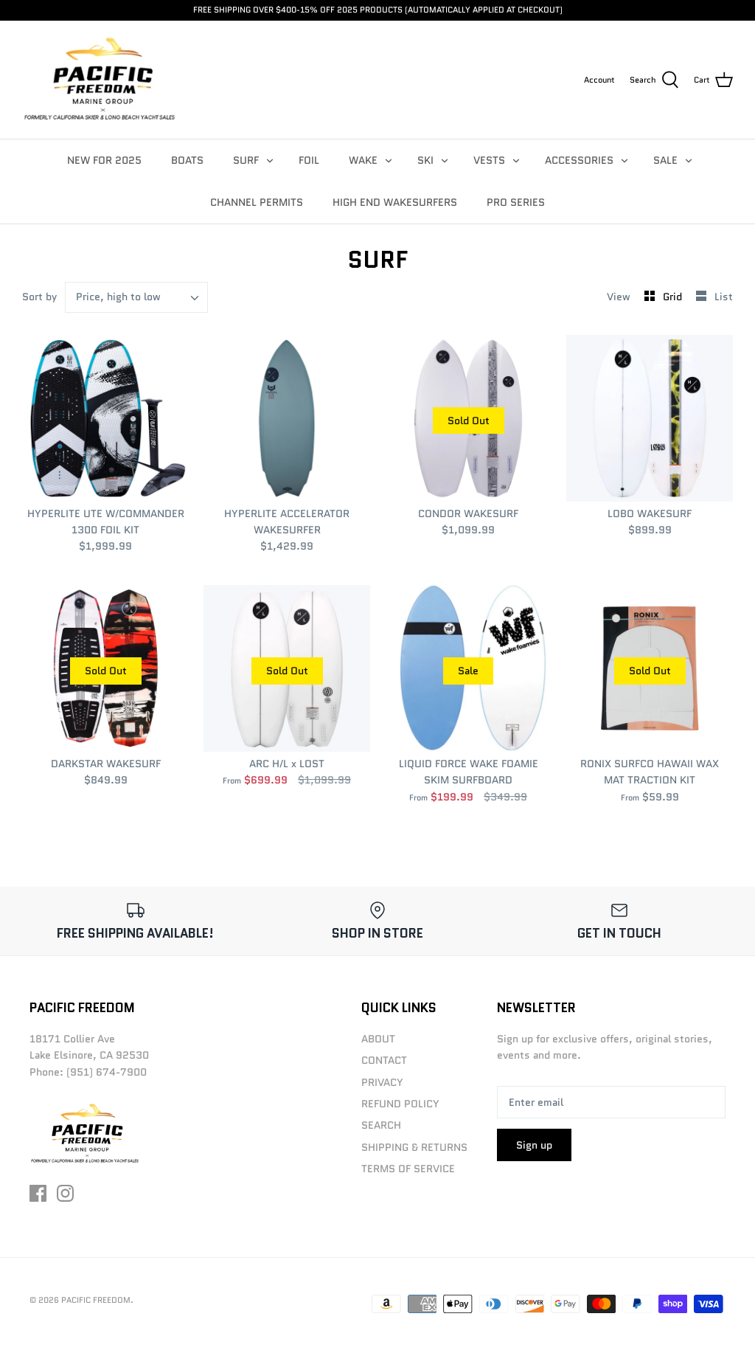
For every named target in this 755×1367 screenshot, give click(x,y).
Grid (674, 296)
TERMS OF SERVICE (408, 1168)
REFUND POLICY (400, 1103)
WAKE (363, 160)
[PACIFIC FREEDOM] (99, 79)
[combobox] (136, 297)
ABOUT (378, 1038)
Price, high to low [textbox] (118, 297)
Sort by (39, 296)
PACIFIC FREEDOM (96, 1300)
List (723, 296)
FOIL (309, 160)
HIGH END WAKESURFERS (395, 202)
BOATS (187, 160)
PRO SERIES (516, 202)
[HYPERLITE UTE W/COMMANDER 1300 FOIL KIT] (105, 418)
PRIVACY (382, 1082)
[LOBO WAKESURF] (649, 418)
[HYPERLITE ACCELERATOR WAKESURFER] (286, 418)
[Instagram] (65, 1193)
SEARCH (381, 1125)
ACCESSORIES (579, 160)
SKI (425, 160)
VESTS (489, 160)
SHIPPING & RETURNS (414, 1147)
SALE (665, 160)
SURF (246, 160)
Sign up (534, 1145)
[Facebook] (37, 1193)
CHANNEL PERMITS (256, 202)
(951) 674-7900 (106, 1072)
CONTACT (384, 1060)
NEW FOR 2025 (104, 160)
